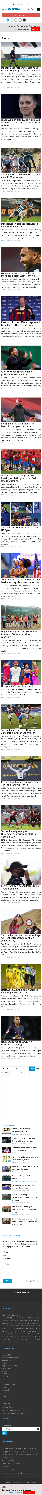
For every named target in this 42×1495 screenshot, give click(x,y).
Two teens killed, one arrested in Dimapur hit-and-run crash (24, 1139)
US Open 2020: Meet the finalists (18, 686)
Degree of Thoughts (9, 1366)
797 (21, 1068)
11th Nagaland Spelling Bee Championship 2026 (22, 1130)
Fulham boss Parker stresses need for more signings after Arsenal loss (20, 69)
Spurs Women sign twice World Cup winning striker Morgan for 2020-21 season (20, 123)
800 (37, 1068)
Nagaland (16, 1134)
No (6, 1255)
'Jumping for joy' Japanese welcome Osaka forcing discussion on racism (20, 581)
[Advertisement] (21, 1099)
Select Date (6, 1425)
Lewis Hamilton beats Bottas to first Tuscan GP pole (20, 887)
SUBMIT (8, 1281)
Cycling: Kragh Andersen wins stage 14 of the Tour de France (20, 783)
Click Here (35, 29)
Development (7, 1368)
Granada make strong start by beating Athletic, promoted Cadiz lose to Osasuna (19, 478)
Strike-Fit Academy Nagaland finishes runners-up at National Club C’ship (26, 1209)
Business (15, 1172)
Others (8, 1258)
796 (15, 1068)
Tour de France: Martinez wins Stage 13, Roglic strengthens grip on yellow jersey (21, 938)
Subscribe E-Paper (21, 15)
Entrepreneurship (8, 1384)
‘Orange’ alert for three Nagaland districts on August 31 (25, 1158)
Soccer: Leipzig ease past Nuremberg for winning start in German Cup (18, 834)
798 (26, 1068)
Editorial (5, 1376)
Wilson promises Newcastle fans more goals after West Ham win (18, 274)
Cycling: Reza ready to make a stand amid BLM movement (20, 176)
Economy (5, 1374)
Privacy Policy (8, 1407)
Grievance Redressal (11, 1410)
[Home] (19, 9)
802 (6, 1073)
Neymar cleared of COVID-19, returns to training (16, 1043)
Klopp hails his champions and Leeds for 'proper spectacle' (17, 425)
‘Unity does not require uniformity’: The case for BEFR (25, 1149)
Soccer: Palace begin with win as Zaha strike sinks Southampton (18, 731)
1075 (23, 1073)
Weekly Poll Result (32, 1281)
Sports (3, 87)
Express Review (8, 1390)
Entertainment (7, 1382)
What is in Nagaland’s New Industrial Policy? (26, 1177)
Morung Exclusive (19, 1181)
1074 (16, 1073)
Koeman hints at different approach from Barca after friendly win (20, 323)
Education (5, 1379)
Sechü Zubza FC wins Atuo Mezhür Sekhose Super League (25, 1186)
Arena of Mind (7, 1355)
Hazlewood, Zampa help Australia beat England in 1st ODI (19, 991)
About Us (6, 1403)
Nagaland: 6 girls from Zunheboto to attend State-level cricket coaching (19, 634)
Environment (6, 1387)
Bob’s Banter (6, 1360)
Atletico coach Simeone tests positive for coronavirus (16, 373)
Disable (4, 1371)
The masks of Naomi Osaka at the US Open (19, 529)
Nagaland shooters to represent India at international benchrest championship (24, 1221)
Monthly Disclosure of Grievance (15, 1414)
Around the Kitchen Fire (10, 1357)
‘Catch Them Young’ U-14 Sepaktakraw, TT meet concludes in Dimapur (25, 1197)
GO (4, 1433)
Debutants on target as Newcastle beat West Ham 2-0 (19, 225)
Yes (6, 1252)
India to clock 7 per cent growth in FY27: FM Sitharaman (25, 1167)
